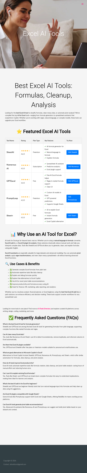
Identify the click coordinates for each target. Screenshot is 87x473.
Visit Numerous (73, 166)
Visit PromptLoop (72, 198)
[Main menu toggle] (82, 4)
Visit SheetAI (72, 152)
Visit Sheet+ (72, 216)
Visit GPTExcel (73, 181)
